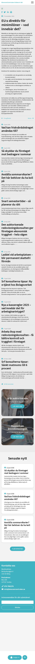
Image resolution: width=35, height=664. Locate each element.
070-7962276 (9, 586)
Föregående (7, 118)
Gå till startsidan (8, 384)
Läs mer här (17, 406)
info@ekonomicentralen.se (14, 589)
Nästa (30, 118)
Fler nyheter (17, 549)
